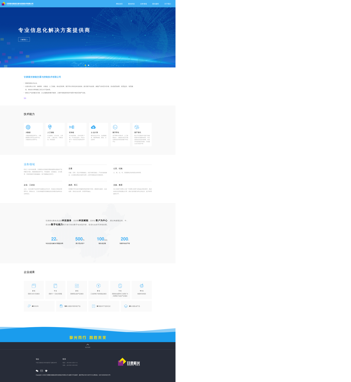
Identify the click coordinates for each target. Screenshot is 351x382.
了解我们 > (24, 39)
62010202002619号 (104, 375)
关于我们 (167, 3)
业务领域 (143, 3)
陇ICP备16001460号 (85, 375)
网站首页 (119, 3)
